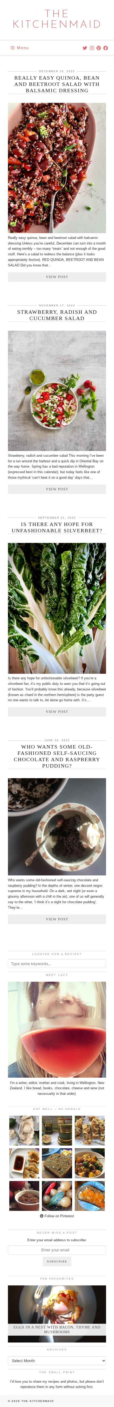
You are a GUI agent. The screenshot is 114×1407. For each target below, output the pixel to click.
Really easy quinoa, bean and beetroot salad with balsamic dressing (57, 84)
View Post (57, 277)
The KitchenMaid (57, 19)
